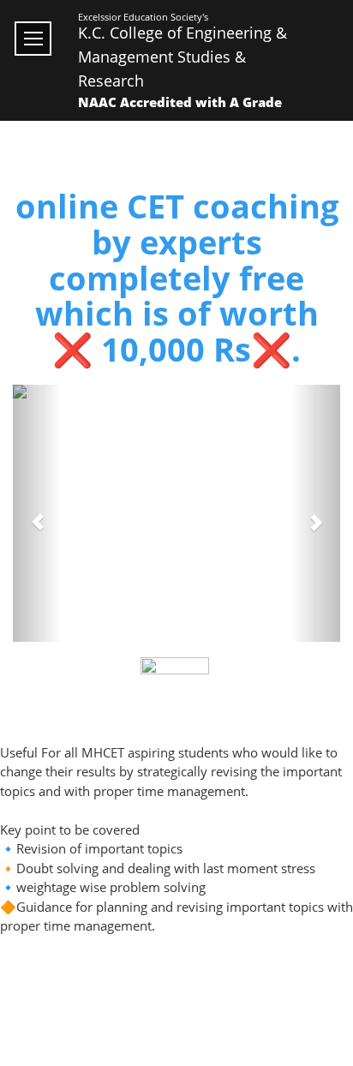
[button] (37, 513)
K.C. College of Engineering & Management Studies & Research (182, 56)
